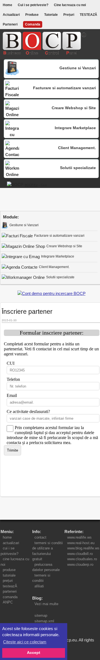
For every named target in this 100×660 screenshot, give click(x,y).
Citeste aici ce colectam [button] (24, 641)
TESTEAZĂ (88, 15)
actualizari (11, 543)
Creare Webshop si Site (64, 246)
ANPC (8, 602)
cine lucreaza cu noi (15, 562)
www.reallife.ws (79, 537)
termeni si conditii (41, 578)
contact (40, 537)
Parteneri (10, 24)
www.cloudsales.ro (82, 559)
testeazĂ (10, 586)
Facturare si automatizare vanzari (59, 236)
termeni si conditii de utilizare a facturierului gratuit (47, 551)
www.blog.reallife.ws (83, 548)
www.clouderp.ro (80, 564)
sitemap (40, 615)
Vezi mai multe (45, 604)
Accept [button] (33, 653)
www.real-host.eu (80, 543)
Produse (32, 15)
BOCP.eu (31, 185)
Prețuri (68, 15)
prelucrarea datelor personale (47, 567)
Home (7, 5)
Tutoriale (51, 15)
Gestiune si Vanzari (24, 225)
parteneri (10, 591)
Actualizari (11, 15)
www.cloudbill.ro (80, 554)
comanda (10, 597)
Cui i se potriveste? (33, 5)
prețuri (8, 581)
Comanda (32, 24)
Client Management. (54, 267)
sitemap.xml (44, 621)
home (7, 537)
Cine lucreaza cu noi (70, 5)
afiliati (39, 586)
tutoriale (9, 575)
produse (9, 570)
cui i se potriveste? (11, 551)
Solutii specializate (60, 277)
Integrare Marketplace (57, 256)
